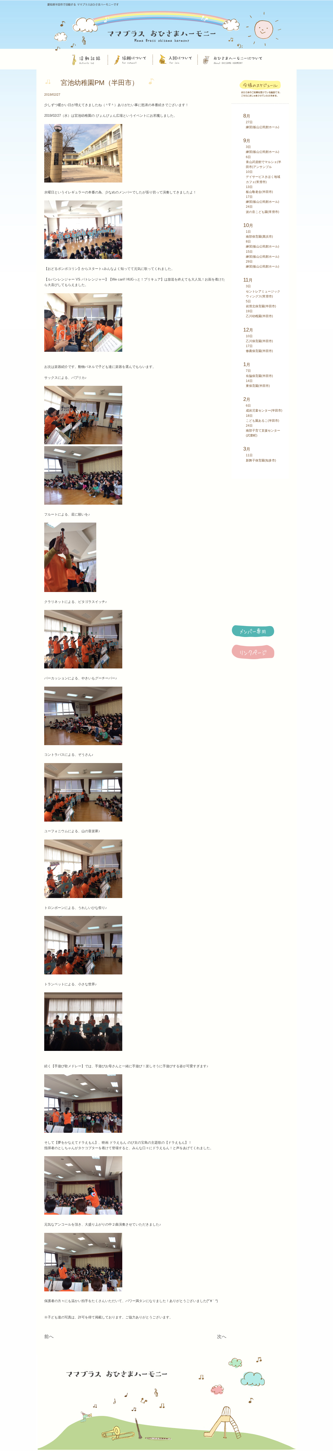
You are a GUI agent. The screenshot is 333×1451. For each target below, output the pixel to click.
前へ (49, 1336)
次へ (221, 1336)
